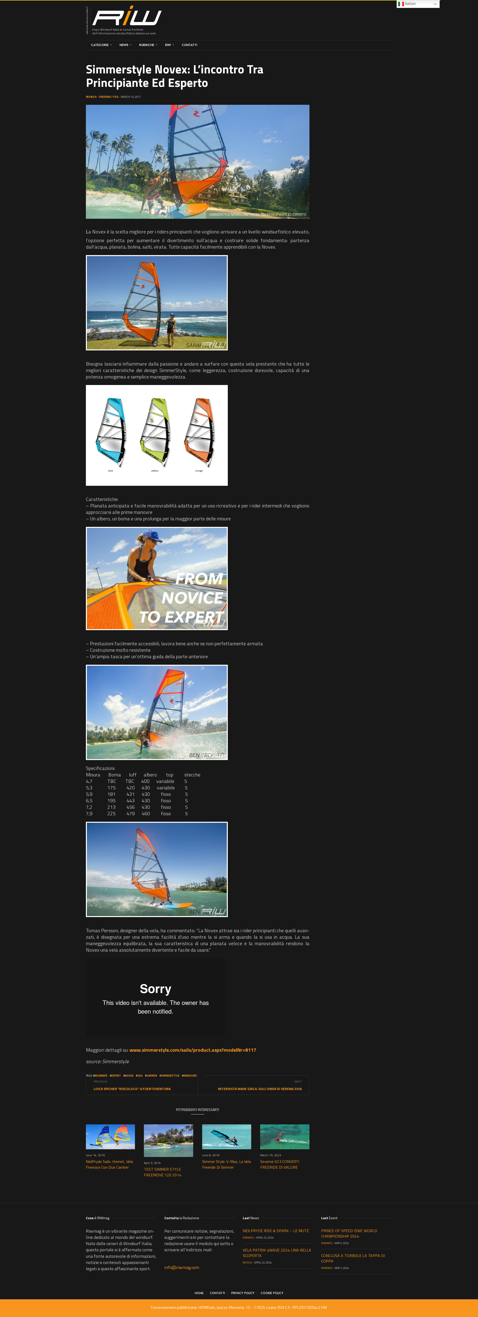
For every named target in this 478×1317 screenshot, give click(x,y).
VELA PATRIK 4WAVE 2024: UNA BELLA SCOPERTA (277, 1253)
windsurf (190, 1076)
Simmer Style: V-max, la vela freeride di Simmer (226, 1164)
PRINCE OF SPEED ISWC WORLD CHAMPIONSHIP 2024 (349, 1233)
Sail (140, 1076)
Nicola (247, 1262)
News (124, 45)
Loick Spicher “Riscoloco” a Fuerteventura (132, 1088)
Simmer (151, 1076)
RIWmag (248, 1238)
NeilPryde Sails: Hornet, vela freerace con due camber (109, 1164)
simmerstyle (170, 1076)
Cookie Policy (272, 1293)
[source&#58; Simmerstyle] (157, 302)
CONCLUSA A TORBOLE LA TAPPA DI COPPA (353, 1258)
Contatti (189, 45)
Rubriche (146, 45)
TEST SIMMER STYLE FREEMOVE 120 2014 (162, 1172)
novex (129, 1076)
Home (199, 1293)
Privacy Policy (242, 1293)
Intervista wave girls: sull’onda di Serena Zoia (260, 1088)
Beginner (100, 1076)
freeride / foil (109, 97)
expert (116, 1076)
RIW (168, 45)
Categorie (100, 45)
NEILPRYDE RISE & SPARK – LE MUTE (276, 1231)
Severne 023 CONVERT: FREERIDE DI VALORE (280, 1164)
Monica (91, 97)
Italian (410, 3)
